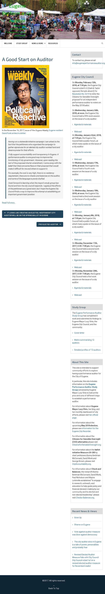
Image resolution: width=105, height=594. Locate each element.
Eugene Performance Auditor (16, 13)
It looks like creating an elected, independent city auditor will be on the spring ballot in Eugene (29, 214)
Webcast (78, 132)
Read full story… (9, 203)
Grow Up (77, 517)
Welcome (8, 43)
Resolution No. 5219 (80, 94)
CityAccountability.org (81, 464)
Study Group (21, 43)
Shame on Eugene (82, 525)
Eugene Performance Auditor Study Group (84, 387)
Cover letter (79, 333)
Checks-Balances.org (85, 498)
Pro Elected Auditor (48, 224)
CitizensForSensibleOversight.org (86, 445)
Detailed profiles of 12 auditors (87, 350)
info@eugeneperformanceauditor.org (88, 63)
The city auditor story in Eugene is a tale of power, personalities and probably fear (86, 545)
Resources (53, 43)
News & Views (37, 43)
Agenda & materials (82, 124)
